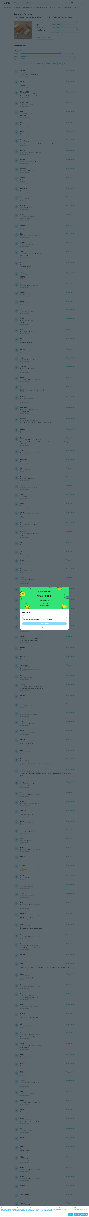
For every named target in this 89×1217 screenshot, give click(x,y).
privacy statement (70, 1208)
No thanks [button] (44, 628)
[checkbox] (23, 619)
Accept (70, 1214)
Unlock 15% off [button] (44, 623)
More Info (84, 1214)
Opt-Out (77, 1214)
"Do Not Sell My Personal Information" (40, 1210)
